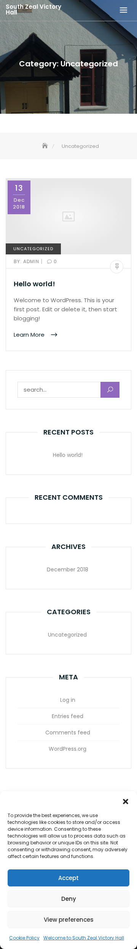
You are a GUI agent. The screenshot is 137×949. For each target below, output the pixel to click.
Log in (67, 700)
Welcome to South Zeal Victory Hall (83, 938)
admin (27, 261)
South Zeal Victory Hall (33, 9)
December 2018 (67, 569)
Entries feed (67, 716)
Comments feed (67, 732)
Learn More (30, 335)
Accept (68, 878)
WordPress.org (67, 749)
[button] (125, 801)
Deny (68, 899)
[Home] (45, 146)
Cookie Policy (24, 938)
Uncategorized (33, 249)
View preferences (69, 920)
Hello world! (34, 284)
